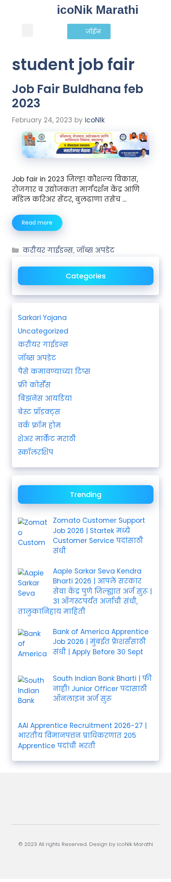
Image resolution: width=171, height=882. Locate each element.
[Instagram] (81, 858)
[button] (27, 30)
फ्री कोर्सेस (34, 385)
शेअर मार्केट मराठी (47, 439)
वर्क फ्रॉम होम (39, 425)
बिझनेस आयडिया (45, 398)
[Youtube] (71, 858)
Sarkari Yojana (42, 317)
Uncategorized (43, 331)
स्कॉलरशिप (35, 452)
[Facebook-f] (90, 858)
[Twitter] (99, 858)
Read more (37, 223)
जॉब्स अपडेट (95, 250)
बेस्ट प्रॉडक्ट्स (39, 412)
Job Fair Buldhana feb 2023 (77, 96)
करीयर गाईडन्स (48, 250)
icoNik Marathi (97, 9)
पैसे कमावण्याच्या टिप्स (54, 371)
